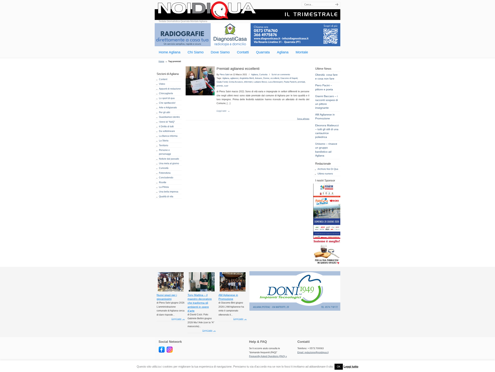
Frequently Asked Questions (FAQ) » (268, 356)
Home (161, 61)
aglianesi (234, 78)
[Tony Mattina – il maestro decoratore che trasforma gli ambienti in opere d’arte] (202, 290)
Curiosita (263, 74)
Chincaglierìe (166, 93)
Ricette (162, 182)
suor (226, 86)
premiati (301, 82)
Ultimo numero (325, 173)
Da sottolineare (167, 131)
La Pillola (164, 187)
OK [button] (339, 366)
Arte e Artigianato (168, 107)
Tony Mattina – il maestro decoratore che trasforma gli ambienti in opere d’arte (200, 302)
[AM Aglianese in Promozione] (233, 290)
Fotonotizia (165, 173)
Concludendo (166, 177)
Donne (266, 78)
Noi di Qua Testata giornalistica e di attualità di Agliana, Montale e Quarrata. (247, 10)
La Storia (163, 140)
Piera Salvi (225, 74)
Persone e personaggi (165, 152)
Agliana (254, 74)
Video (162, 84)
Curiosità (163, 168)
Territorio (163, 145)
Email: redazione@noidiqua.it (313, 352)
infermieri (248, 82)
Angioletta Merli (247, 78)
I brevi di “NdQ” (167, 122)
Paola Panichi (290, 82)
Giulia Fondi (222, 82)
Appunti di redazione (170, 88)
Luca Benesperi (275, 82)
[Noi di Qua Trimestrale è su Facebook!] (162, 352)
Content (163, 79)
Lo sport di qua (167, 98)
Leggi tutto (351, 366)
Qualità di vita (166, 196)
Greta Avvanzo (236, 82)
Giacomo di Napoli (288, 78)
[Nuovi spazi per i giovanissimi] (171, 290)
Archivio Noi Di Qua (327, 169)
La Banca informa (168, 136)
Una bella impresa (168, 191)
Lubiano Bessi (260, 82)
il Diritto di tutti (166, 126)
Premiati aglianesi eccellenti (238, 69)
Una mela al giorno (169, 163)
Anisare (258, 78)
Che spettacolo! (167, 103)
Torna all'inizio (303, 119)
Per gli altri (164, 112)
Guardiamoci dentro (169, 117)
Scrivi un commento (280, 74)
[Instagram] (169, 352)
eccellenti (275, 78)
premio (220, 86)
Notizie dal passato (169, 158)
